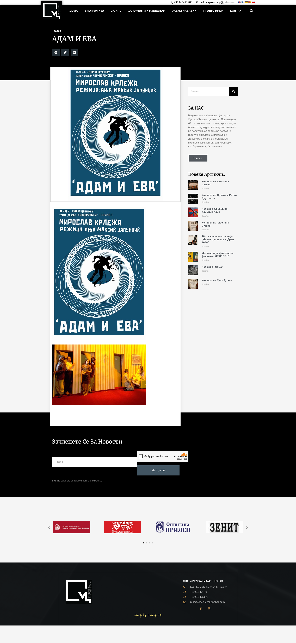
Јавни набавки (184, 10)
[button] (251, 11)
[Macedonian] (249, 2)
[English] (239, 2)
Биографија (94, 10)
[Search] (233, 91)
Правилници (213, 10)
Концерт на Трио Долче (217, 280)
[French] (242, 2)
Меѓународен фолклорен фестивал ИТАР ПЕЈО (217, 255)
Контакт (236, 10)
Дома (74, 10)
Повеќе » (205, 188)
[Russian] (253, 2)
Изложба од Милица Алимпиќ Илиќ (214, 210)
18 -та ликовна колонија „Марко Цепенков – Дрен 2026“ (218, 239)
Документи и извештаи (146, 10)
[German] (246, 2)
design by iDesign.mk (148, 615)
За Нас (116, 10)
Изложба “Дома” (212, 266)
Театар (56, 30)
